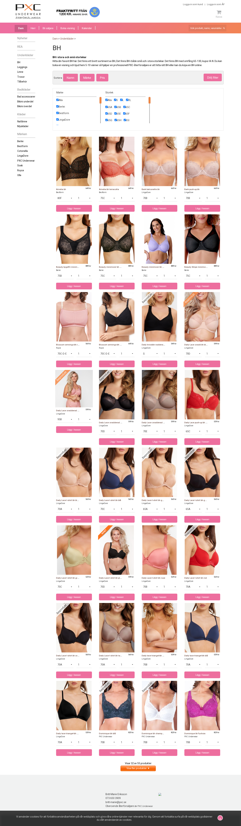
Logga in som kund (193, 4)
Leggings (22, 67)
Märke (87, 78)
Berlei (20, 141)
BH (18, 62)
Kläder (21, 114)
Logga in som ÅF (216, 4)
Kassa (219, 17)
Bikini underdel (25, 101)
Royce (20, 170)
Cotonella (22, 151)
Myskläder (23, 126)
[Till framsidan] (28, 11)
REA (20, 46)
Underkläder (25, 55)
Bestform (22, 146)
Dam (21, 28)
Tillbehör (22, 82)
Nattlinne (22, 121)
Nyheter (22, 38)
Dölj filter (212, 77)
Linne (20, 72)
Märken (22, 134)
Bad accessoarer (26, 97)
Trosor (21, 77)
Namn (70, 78)
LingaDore (22, 156)
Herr (33, 28)
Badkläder (24, 89)
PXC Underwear (26, 161)
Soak (20, 165)
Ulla (19, 175)
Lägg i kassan (74, 208)
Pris (102, 78)
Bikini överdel (24, 106)
